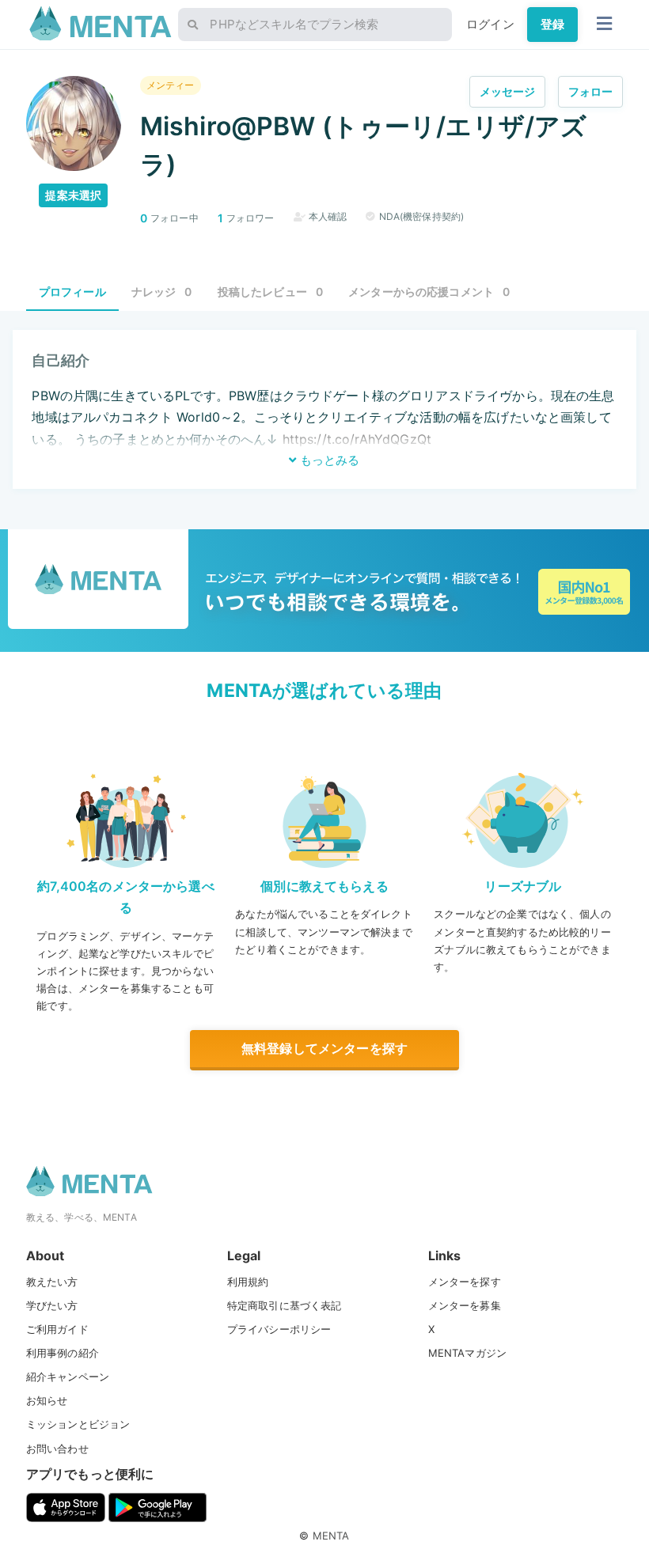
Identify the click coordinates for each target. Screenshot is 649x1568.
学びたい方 (52, 1305)
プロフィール (72, 291)
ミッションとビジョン (78, 1424)
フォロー (590, 91)
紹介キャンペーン (67, 1376)
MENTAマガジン (467, 1352)
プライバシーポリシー (279, 1329)
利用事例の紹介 (62, 1352)
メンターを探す (464, 1281)
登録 (552, 24)
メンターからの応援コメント (429, 291)
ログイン (490, 24)
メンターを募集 (464, 1305)
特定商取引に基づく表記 (284, 1305)
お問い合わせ (57, 1448)
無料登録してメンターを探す (324, 1048)
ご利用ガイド (57, 1329)
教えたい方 (52, 1281)
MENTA (331, 1535)
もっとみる (328, 460)
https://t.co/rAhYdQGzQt (357, 439)
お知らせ (47, 1400)
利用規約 (248, 1281)
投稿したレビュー (271, 291)
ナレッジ (161, 291)
